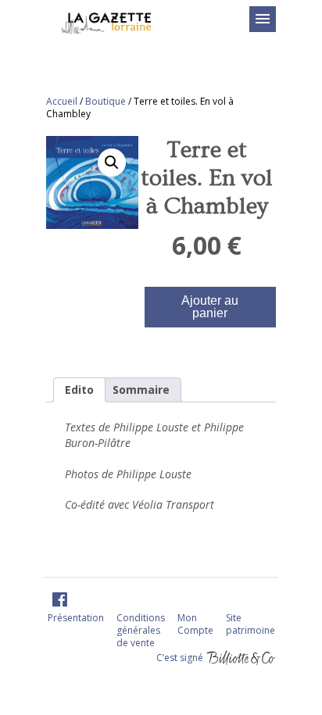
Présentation (76, 617)
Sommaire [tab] (141, 389)
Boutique (105, 101)
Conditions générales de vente (140, 630)
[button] (112, 162)
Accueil (61, 101)
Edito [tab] (79, 389)
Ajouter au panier (209, 307)
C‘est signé (181, 656)
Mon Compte (195, 624)
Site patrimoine (250, 624)
